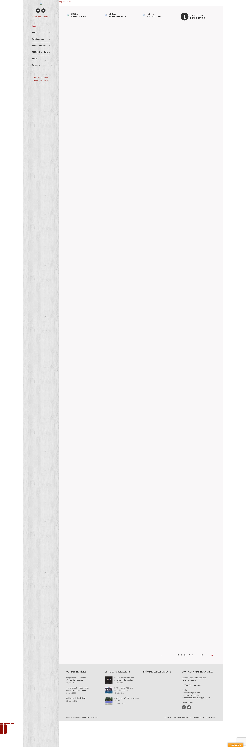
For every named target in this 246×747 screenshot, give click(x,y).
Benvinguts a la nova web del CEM (88, 202)
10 (188, 655)
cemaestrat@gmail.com (191, 692)
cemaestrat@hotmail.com (191, 695)
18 (202, 655)
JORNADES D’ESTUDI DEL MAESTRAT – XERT (94, 541)
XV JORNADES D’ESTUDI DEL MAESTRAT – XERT (96, 629)
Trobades (75, 294)
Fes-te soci (197, 717)
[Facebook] (38, 10)
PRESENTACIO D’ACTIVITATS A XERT (89, 91)
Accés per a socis (209, 717)
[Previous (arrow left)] (1, 729)
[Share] (5, 723)
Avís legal (94, 717)
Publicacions (77, 458)
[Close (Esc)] (1, 723)
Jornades (75, 546)
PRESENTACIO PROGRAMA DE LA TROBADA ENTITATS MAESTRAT (104, 178)
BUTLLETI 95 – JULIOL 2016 (85, 454)
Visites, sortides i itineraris (93, 294)
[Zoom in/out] (12, 723)
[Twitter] (43, 10)
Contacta (167, 717)
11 (193, 655)
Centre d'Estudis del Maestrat (77, 717)
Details (73, 107)
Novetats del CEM (78, 95)
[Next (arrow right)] (5, 729)
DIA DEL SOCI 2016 (80, 290)
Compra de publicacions (182, 717)
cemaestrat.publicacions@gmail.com (196, 698)
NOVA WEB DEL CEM (81, 366)
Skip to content (65, 1)
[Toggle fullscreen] (8, 723)
